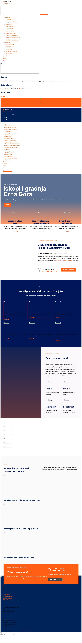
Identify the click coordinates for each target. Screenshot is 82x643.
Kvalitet (66, 389)
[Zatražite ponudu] (39, 270)
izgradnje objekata (67, 260)
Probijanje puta (9, 53)
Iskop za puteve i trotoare (11, 26)
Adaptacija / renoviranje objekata (13, 37)
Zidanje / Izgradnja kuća (11, 33)
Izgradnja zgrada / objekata (12, 35)
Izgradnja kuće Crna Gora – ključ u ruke (21, 529)
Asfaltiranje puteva (10, 46)
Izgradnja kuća (10, 331)
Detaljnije (15, 231)
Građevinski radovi (7, 30)
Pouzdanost (68, 407)
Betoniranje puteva (10, 44)
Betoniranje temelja (10, 31)
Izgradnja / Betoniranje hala (12, 40)
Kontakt (4, 58)
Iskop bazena (9, 24)
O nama (4, 57)
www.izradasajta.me (27, 631)
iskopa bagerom (58, 260)
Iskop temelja (35, 310)
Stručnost (50, 389)
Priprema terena (9, 48)
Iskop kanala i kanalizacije (11, 22)
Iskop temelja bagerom (11, 21)
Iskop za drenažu (9, 28)
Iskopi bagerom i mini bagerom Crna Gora (22, 500)
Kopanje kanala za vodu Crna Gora (19, 557)
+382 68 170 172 (8, 3)
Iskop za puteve (62, 310)
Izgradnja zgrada (36, 331)
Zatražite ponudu (43, 14)
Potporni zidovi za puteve (11, 51)
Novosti (5, 55)
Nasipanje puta (9, 49)
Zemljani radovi (6, 17)
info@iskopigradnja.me (11, 114)
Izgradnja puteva (6, 42)
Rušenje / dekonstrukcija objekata (13, 39)
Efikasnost (51, 407)
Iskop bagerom (9, 19)
